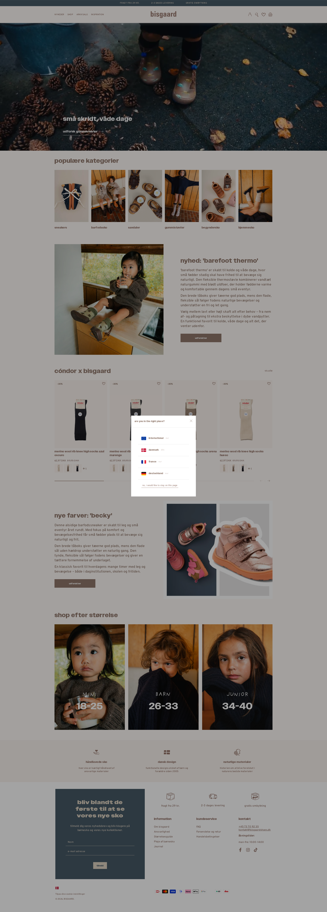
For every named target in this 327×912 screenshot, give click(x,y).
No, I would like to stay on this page (159, 485)
